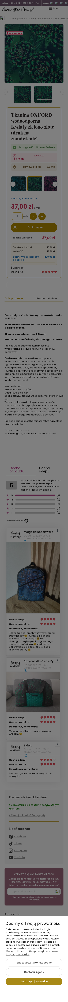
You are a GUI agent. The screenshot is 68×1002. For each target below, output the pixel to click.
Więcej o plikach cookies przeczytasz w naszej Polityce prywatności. (32, 953)
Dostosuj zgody (34, 972)
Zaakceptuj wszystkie (34, 981)
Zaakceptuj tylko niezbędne (34, 962)
